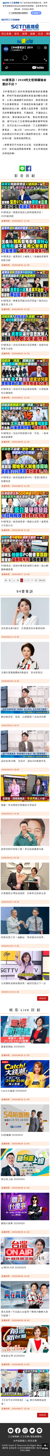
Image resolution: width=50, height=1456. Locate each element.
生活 (40, 33)
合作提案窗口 (20, 1441)
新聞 (24, 33)
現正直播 (6, 33)
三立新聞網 (13, 1436)
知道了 (37, 13)
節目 (16, 33)
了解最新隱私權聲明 (19, 13)
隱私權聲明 (36, 1436)
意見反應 (32, 1441)
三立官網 (24, 1436)
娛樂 (32, 33)
